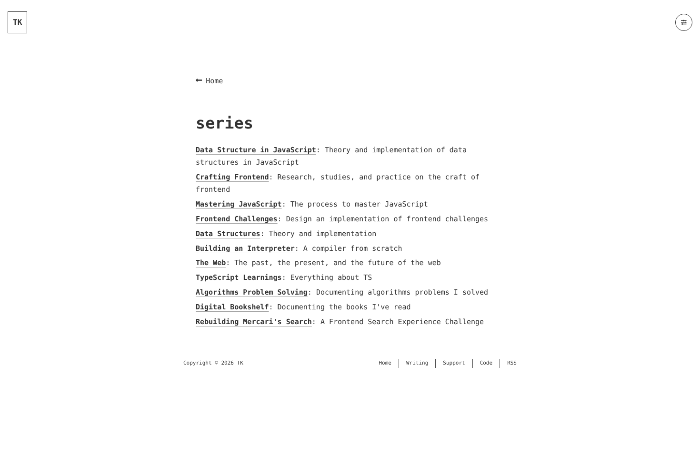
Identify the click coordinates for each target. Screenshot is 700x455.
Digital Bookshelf (232, 307)
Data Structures (228, 233)
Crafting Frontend (232, 177)
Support (454, 363)
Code (486, 363)
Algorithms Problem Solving (252, 292)
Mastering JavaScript (239, 204)
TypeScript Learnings (239, 277)
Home (214, 81)
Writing (417, 363)
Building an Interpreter (245, 248)
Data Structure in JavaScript (256, 150)
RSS (512, 363)
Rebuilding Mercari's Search (254, 321)
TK (17, 22)
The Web (211, 262)
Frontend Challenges (237, 219)
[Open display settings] (683, 22)
